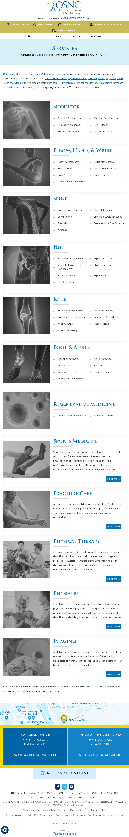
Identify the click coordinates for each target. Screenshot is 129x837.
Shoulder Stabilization (106, 118)
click (23, 690)
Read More (113, 478)
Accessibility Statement (47, 798)
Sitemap (47, 793)
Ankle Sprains (65, 365)
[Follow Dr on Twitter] (64, 787)
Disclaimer (18, 793)
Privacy (34, 793)
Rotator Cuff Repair (68, 131)
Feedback (92, 793)
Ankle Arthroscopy (68, 372)
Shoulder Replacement (70, 118)
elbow (101, 78)
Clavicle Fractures (103, 131)
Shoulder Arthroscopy (69, 124)
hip (107, 78)
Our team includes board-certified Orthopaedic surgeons (34, 74)
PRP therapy (66, 82)
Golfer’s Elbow (65, 175)
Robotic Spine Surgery (70, 210)
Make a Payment (66, 30)
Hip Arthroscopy (103, 258)
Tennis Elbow (65, 168)
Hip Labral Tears (103, 264)
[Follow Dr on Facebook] (57, 787)
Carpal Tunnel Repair (105, 168)
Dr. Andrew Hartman (71, 815)
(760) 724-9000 (45, 24)
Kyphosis (62, 229)
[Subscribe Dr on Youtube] (71, 787)
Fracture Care (73, 493)
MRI (10, 87)
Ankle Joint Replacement (71, 378)
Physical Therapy (76, 541)
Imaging (64, 641)
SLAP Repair (101, 124)
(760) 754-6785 (49, 755)
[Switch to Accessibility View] (5, 830)
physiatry (118, 82)
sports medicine (103, 82)
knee (113, 78)
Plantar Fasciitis (102, 372)
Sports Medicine (75, 441)
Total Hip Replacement (70, 258)
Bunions (98, 365)
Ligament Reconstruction (107, 317)
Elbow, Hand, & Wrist (82, 150)
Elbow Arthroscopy (68, 161)
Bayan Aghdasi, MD (19, 815)
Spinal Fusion (65, 216)
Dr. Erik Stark (44, 815)
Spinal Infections (103, 210)
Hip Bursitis (100, 275)
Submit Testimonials (69, 793)
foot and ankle (18, 82)
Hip (57, 247)
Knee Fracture (101, 323)
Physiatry (66, 593)
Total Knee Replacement (71, 310)
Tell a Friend (109, 793)
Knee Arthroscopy (67, 330)
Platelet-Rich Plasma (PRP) (73, 415)
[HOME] (29, 36)
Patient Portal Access (108, 24)
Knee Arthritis (65, 323)
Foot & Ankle (71, 347)
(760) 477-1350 (26, 755)
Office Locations (19, 24)
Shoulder (66, 107)
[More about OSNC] (64, 8)
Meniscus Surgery (103, 310)
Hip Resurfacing (66, 282)
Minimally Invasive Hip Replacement (69, 266)
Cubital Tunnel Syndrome (71, 181)
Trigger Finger (101, 175)
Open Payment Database (82, 798)
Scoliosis (62, 223)
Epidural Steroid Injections (108, 216)
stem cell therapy (83, 82)
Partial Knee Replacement (72, 317)
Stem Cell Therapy (104, 415)
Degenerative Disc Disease (109, 223)
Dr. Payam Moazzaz (101, 815)
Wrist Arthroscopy (104, 161)
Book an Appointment (75, 24)
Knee (59, 299)
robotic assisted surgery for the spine (66, 78)
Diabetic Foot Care (68, 358)
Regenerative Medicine (84, 404)
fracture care (50, 82)
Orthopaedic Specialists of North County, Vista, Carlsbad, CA (57, 54)
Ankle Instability (102, 358)
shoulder (92, 78)
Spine (60, 199)
